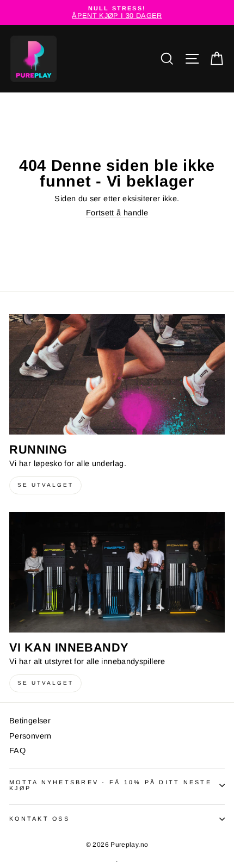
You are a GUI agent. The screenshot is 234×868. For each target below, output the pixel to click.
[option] (117, 12)
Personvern (30, 735)
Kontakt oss (39, 818)
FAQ (17, 750)
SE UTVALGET (45, 485)
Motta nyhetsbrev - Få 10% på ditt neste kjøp (110, 785)
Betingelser (30, 720)
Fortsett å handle (117, 213)
